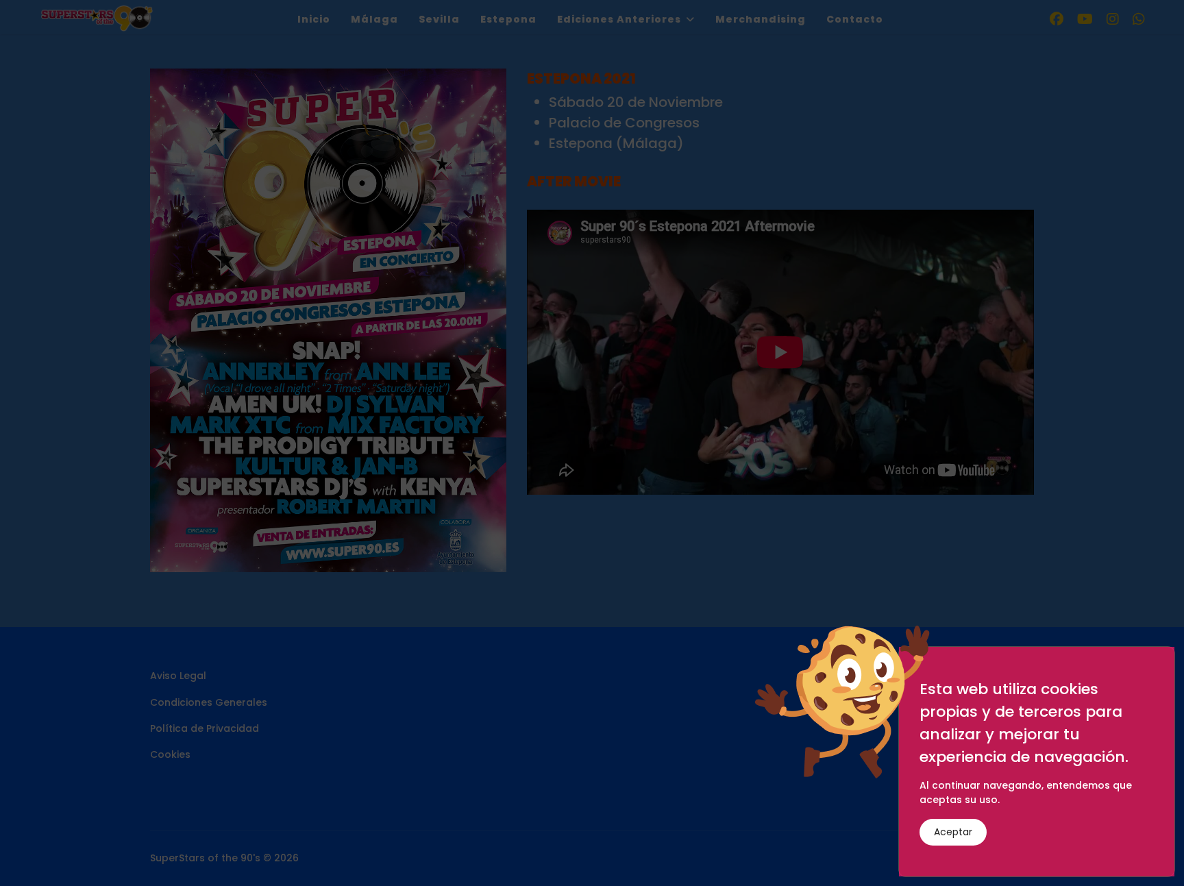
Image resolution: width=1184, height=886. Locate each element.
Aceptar (953, 832)
